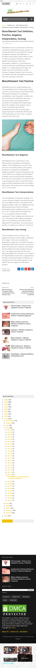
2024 (6, 404)
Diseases (6, 597)
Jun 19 (10, 453)
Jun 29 (10, 432)
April (8, 506)
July (7, 425)
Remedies (26, 597)
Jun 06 (10, 488)
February (9, 510)
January (9, 513)
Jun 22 (10, 446)
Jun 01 (10, 500)
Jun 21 (10, 449)
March (8, 508)
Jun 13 (10, 468)
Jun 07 (10, 486)
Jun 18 (10, 456)
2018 (6, 416)
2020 (6, 411)
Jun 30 (10, 430)
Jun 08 (10, 484)
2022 (6, 409)
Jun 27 (10, 437)
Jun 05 (10, 491)
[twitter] (20, 3)
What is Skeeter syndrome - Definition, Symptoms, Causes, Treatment (21, 324)
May (7, 503)
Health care (10, 25)
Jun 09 (10, 481)
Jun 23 (10, 444)
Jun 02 (10, 498)
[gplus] (23, 3)
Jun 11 (10, 472)
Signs (5, 600)
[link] (6, 649)
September (10, 421)
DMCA (13, 628)
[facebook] (17, 3)
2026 (6, 400)
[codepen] (30, 3)
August (9, 423)
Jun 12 (10, 470)
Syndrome (13, 600)
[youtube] (26, 3)
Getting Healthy (10, 649)
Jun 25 (10, 439)
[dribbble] (33, 3)
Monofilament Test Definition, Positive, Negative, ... (18, 477)
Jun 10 (10, 475)
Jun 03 (10, 496)
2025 (6, 402)
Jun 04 (10, 493)
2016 (6, 516)
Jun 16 (10, 460)
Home (4, 25)
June (8, 428)
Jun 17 (10, 458)
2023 (6, 407)
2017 (6, 419)
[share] (13, 648)
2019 (6, 414)
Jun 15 (10, 463)
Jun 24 (10, 441)
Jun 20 (10, 451)
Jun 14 (10, 465)
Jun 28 (10, 434)
